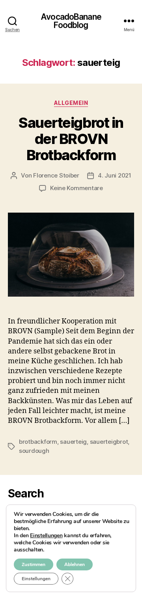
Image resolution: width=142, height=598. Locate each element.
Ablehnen (74, 564)
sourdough (34, 450)
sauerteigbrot (109, 441)
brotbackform (38, 441)
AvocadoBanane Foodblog (71, 21)
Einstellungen (46, 535)
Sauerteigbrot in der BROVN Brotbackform (71, 139)
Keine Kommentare (76, 188)
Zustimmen (33, 564)
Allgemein (71, 102)
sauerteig (73, 441)
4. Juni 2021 (114, 175)
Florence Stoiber (56, 175)
